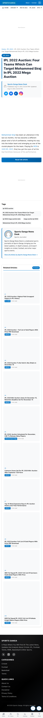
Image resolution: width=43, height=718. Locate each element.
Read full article (21, 160)
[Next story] (39, 708)
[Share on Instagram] (21, 93)
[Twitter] (3, 654)
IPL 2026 (32, 7)
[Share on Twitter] (6, 93)
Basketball (5, 670)
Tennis (4, 674)
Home (4, 49)
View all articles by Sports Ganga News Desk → (21, 255)
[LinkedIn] (8, 654)
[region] (21, 27)
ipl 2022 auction (8, 208)
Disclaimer (6, 690)
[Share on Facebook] (11, 93)
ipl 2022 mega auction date (11, 219)
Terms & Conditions (9, 696)
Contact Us (6, 686)
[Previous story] (33, 708)
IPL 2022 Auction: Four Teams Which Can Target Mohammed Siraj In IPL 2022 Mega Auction (18, 214)
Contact (34, 3)
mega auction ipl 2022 (31, 219)
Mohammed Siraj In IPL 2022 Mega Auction (17, 223)
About (28, 3)
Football (5, 667)
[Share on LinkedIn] (16, 93)
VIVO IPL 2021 (7, 149)
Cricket (4, 664)
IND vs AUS (24, 7)
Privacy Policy (7, 693)
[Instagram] (14, 654)
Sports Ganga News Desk (17, 84)
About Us (5, 683)
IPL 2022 (10, 49)
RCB (35, 146)
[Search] (39, 3)
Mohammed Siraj (8, 135)
